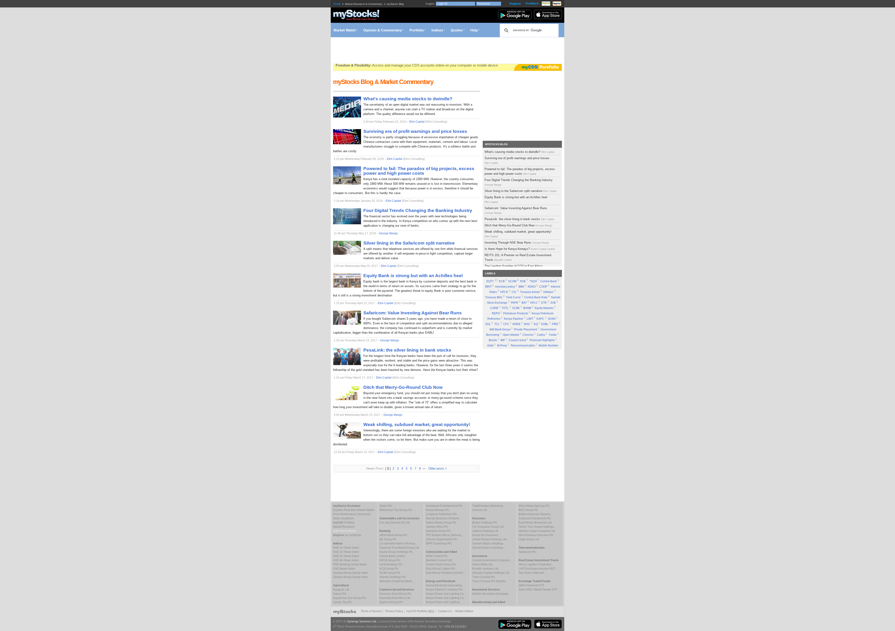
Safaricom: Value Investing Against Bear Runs (516, 210)
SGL (488, 324)
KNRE (516, 324)
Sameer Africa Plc (437, 526)
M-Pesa (502, 345)
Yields (553, 334)
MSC (527, 324)
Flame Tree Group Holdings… (538, 526)
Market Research (344, 526)
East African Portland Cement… (446, 572)
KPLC (534, 302)
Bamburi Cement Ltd (439, 560)
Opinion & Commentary (382, 30)
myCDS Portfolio (420, 611)
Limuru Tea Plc (342, 602)
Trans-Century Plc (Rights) (489, 581)
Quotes (457, 30)
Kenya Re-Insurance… (486, 535)
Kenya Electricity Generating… (445, 585)
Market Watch (345, 30)
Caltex (541, 334)
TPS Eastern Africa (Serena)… (445, 535)
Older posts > (437, 468)
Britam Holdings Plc (484, 522)
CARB (494, 308)
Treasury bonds (530, 292)
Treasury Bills (493, 297)
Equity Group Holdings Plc (396, 552)
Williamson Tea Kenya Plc (395, 510)
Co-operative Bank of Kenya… (398, 543)
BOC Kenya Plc (528, 510)
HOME (337, 4)
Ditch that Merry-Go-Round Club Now (518, 225)
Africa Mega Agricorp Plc (534, 505)
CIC (514, 292)
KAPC (540, 318)
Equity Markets (544, 308)
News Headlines (343, 518)
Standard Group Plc (438, 531)
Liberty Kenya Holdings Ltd (489, 539)
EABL (544, 324)
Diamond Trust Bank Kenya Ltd (399, 547)
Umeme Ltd (479, 510)
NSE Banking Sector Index (350, 564)
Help (474, 30)
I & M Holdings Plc (391, 564)
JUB (553, 302)
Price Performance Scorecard (351, 514)
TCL (497, 324)
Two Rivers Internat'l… (533, 572)
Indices (437, 30)
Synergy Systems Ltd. (362, 621)
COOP (543, 286)
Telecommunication (522, 345)
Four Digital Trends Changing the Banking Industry (519, 182)
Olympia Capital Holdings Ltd (490, 572)
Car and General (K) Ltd (394, 522)
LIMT (530, 318)
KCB (502, 281)
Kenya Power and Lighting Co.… (446, 593)
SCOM (512, 281)
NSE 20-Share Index (346, 552)
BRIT (488, 286)
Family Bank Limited (392, 556)
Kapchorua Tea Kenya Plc (349, 598)
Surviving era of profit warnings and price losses (517, 160)
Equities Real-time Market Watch (353, 510)
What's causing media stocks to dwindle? (519, 152)
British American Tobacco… (536, 514)
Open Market (511, 334)
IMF (502, 340)
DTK (544, 302)
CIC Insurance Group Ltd (488, 526)
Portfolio (417, 30)
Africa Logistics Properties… (536, 564)
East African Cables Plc (440, 568)
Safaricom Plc (527, 552)
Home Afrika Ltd (482, 564)
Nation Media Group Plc (441, 522)
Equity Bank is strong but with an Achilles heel (516, 199)
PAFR (514, 302)
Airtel (490, 345)
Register (515, 3)
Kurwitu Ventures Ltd (485, 568)
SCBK (516, 308)
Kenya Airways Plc (437, 510)
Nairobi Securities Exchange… (491, 593)
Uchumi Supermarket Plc (441, 539)
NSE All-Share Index (346, 560)
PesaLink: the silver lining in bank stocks (519, 219)
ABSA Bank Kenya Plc (393, 535)
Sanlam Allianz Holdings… (489, 543)
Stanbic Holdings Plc (392, 577)
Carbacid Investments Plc (535, 518)
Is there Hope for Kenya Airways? (520, 249)
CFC (506, 324)
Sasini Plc (385, 505)
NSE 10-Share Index (346, 547)
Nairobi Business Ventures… (444, 518)
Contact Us (445, 611)
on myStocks (347, 535)
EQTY (490, 281)
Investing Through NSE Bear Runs (517, 242)
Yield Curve (513, 297)
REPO (496, 313)
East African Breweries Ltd (535, 522)
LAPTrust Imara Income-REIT (537, 568)
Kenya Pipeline (513, 318)
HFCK (504, 292)
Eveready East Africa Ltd (394, 598)
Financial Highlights (542, 340)
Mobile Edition (464, 611)
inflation (548, 292)
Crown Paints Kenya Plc (441, 564)
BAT (524, 302)
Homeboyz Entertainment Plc (444, 505)
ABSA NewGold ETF (531, 585)
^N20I (533, 281)
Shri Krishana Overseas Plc (536, 535)
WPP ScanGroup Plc (439, 543)
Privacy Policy (394, 611)
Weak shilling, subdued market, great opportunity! (518, 234)
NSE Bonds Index (344, 568)
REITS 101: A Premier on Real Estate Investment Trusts (518, 257)
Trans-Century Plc (483, 577)
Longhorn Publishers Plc (441, 514)
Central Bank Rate (535, 297)
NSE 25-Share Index (346, 556)
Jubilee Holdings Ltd (485, 531)
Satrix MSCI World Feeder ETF (538, 589)
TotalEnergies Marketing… (489, 505)
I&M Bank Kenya (499, 329)
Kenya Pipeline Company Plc (444, 589)
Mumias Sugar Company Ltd (537, 531)
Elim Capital (417, 121)
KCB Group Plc (389, 568)
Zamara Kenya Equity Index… (352, 572)
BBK (521, 286)
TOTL (505, 308)
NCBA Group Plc (389, 572)
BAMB (527, 308)
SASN (551, 318)
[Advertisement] (418, 50)
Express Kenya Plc (391, 602)
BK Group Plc (387, 539)
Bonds (493, 340)
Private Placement (525, 329)
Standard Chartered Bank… (397, 581)
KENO (532, 286)
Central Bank (548, 281)
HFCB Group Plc (389, 560)
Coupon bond (517, 340)
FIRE (555, 324)
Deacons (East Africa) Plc (395, 593)
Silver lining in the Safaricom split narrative (520, 191)
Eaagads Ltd (341, 589)
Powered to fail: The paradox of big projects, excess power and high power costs (520, 171)
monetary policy (505, 286)
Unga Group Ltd (529, 539)
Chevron (528, 334)
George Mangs (388, 233)
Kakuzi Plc (339, 593)
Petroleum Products (515, 313)
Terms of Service (371, 611)
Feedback (532, 3)
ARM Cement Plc (437, 556)
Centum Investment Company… (492, 560)
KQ (536, 324)
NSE (523, 281)
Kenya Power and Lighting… (444, 602)
